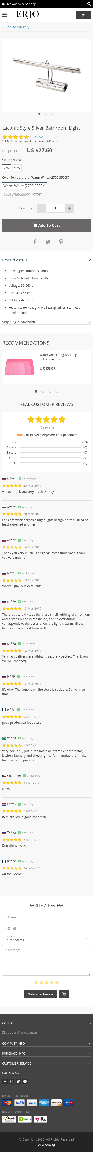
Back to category (17, 27)
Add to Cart (48, 225)
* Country (10, 936)
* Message (13, 950)
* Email (10, 928)
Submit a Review (40, 994)
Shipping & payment (18, 321)
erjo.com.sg (46, 1145)
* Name (11, 917)
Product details (14, 260)
